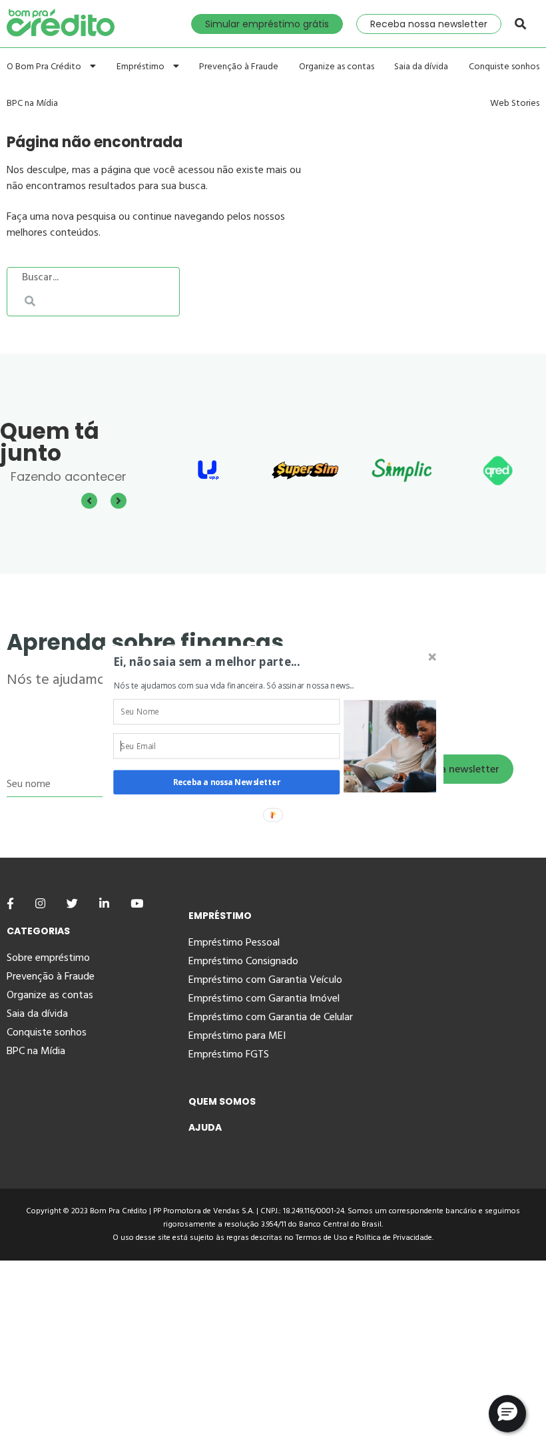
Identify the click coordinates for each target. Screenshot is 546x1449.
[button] (238, 661)
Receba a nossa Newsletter (226, 782)
